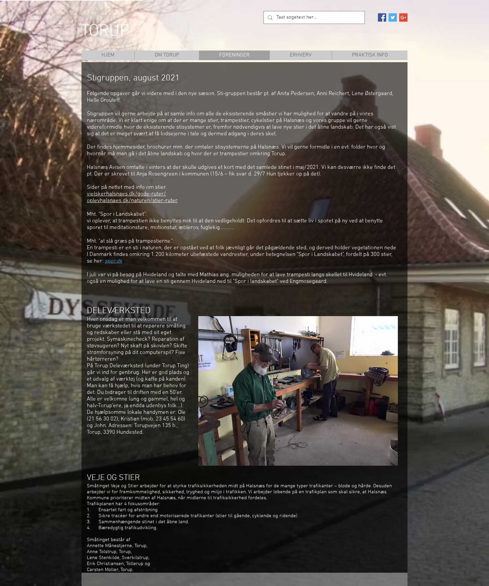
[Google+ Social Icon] (403, 17)
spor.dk (113, 261)
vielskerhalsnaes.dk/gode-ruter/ (126, 194)
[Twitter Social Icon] (393, 17)
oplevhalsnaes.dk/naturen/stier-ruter (132, 200)
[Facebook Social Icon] (382, 17)
